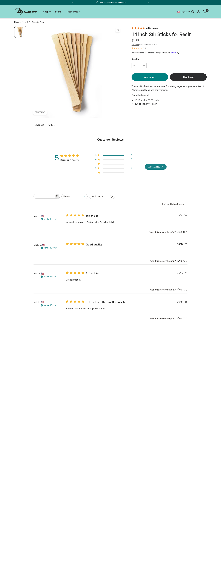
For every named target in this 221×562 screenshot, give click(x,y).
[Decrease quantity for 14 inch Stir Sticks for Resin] (134, 65)
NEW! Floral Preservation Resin (104, 3)
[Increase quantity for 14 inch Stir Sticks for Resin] (144, 65)
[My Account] (199, 12)
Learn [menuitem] (58, 11)
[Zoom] (117, 30)
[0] (204, 12)
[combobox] (74, 196)
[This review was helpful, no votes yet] (179, 232)
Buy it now (188, 77)
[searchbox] (44, 196)
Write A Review (155, 166)
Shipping (135, 44)
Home (16, 22)
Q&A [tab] (51, 125)
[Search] (193, 12)
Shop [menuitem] (45, 11)
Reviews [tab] (39, 125)
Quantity (135, 59)
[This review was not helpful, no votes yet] (184, 232)
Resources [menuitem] (73, 11)
